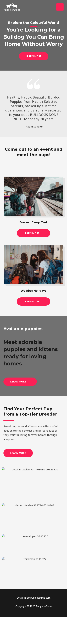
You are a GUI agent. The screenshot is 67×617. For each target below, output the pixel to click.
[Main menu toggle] (60, 7)
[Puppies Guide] (12, 7)
